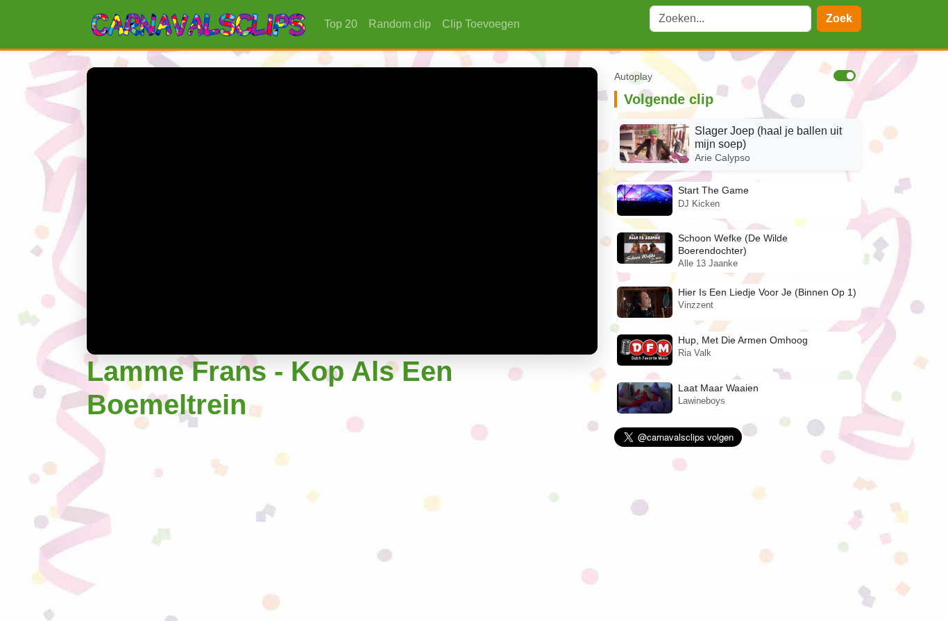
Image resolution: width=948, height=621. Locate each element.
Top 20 (340, 24)
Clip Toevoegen (481, 24)
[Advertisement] (342, 524)
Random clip (400, 24)
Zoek (839, 18)
